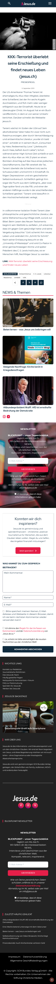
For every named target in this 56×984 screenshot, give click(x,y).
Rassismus (8, 277)
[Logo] (22, 798)
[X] (29, 282)
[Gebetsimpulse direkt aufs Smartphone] (28, 717)
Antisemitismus (25, 274)
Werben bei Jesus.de (11, 688)
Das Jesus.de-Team (11, 675)
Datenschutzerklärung (34, 631)
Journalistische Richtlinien (14, 672)
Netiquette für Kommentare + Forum (18, 680)
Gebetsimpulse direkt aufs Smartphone (25, 728)
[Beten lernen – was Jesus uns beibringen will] (28, 312)
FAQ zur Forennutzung (12, 683)
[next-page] (8, 416)
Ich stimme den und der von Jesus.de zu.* (25, 631)
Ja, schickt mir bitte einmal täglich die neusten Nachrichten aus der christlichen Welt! (24, 640)
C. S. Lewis (37, 274)
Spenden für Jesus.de (12, 686)
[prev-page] (4, 416)
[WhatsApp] (41, 282)
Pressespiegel (28, 82)
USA (24, 277)
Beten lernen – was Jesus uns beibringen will (27, 329)
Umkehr (17, 277)
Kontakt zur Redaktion (12, 669)
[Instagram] (28, 805)
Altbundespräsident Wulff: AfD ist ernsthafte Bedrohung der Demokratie (27, 409)
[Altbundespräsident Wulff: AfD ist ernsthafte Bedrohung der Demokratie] (28, 390)
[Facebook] (23, 282)
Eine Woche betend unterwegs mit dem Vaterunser (24, 927)
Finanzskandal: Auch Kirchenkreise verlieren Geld (24, 943)
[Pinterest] (35, 282)
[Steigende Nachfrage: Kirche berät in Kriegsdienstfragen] (28, 350)
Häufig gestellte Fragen (13, 678)
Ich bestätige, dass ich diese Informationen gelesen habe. (28, 495)
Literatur (47, 274)
